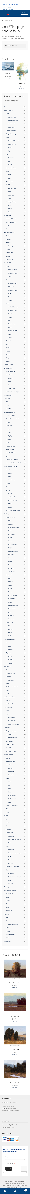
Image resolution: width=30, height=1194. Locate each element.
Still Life (10, 297)
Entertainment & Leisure (10, 466)
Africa (9, 782)
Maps (7, 683)
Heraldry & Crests (10, 446)
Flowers (8, 249)
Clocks (8, 422)
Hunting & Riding (12, 500)
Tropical (10, 276)
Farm (7, 137)
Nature (6, 815)
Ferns (7, 266)
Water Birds (11, 127)
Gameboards (11, 480)
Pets (7, 171)
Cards (9, 476)
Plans (7, 229)
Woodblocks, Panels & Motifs (13, 463)
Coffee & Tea (11, 717)
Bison (7, 927)
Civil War (10, 768)
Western (6, 914)
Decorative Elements (9, 412)
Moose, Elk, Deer (10, 934)
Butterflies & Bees (11, 130)
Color (7, 846)
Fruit (7, 303)
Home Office (7, 666)
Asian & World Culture (9, 232)
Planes (8, 900)
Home (5, 20)
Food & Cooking (12, 721)
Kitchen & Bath (8, 707)
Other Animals (12, 558)
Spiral (7, 405)
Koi (9, 161)
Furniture (8, 439)
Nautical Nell (9, 622)
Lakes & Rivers (10, 744)
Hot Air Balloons (12, 544)
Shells (9, 198)
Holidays (8, 700)
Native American (12, 775)
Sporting (6, 887)
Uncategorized (8, 911)
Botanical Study (12, 270)
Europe (10, 792)
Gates (7, 225)
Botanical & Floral (8, 263)
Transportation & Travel (10, 890)
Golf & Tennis (11, 497)
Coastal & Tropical (8, 368)
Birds (7, 113)
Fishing (10, 208)
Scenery (10, 629)
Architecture (7, 215)
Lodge (10, 548)
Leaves (8, 320)
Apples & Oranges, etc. (14, 307)
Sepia (7, 870)
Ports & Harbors (10, 748)
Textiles (8, 256)
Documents (11, 680)
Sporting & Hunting (11, 202)
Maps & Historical (8, 754)
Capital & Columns (11, 222)
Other (9, 293)
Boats (7, 897)
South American (12, 799)
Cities (9, 788)
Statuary (10, 246)
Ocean (10, 164)
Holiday (10, 541)
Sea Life (8, 185)
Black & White (9, 833)
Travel (7, 907)
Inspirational (9, 252)
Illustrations (11, 598)
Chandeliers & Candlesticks (13, 419)
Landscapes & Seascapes (12, 392)
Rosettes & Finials (11, 453)
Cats (9, 174)
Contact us (5, 1102)
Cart (23, 1189)
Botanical (8, 239)
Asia (9, 785)
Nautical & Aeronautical (12, 687)
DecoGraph (7, 398)
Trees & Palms (9, 341)
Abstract (6, 107)
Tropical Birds (11, 124)
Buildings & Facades (11, 219)
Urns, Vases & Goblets (12, 459)
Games (8, 470)
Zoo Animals (11, 571)
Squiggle (8, 408)
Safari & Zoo (9, 181)
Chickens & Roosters (13, 141)
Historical (8, 676)
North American (12, 795)
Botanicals (9, 375)
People (10, 561)
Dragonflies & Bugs (11, 134)
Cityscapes (9, 734)
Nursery (8, 351)
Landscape (7, 727)
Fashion (10, 537)
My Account (5, 1191)
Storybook (9, 358)
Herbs (10, 327)
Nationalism (11, 554)
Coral (9, 191)
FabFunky (6, 514)
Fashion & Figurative (9, 639)
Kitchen (8, 714)
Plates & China (10, 449)
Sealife (10, 632)
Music (7, 487)
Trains (7, 904)
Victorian (10, 663)
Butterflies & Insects (13, 527)
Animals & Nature (8, 110)
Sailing (10, 507)
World (9, 802)
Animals (8, 236)
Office (7, 690)
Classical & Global (8, 364)
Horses (10, 147)
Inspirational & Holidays (10, 697)
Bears (7, 917)
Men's (9, 646)
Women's (10, 649)
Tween (8, 361)
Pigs (9, 151)
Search (15, 1191)
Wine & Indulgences (13, 724)
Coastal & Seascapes (11, 737)
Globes (8, 670)
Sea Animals (11, 195)
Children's (6, 344)
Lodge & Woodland (13, 120)
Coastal (10, 531)
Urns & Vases (9, 259)
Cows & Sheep (12, 144)
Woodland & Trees (11, 751)
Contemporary (8, 395)
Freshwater (11, 158)
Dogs (9, 178)
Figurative (8, 242)
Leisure (8, 483)
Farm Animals (11, 534)
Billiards (10, 473)
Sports (8, 354)
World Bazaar (7, 941)
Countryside (9, 741)
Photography (7, 829)
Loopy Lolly (9, 575)
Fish (7, 154)
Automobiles (9, 893)
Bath (7, 710)
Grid (7, 402)
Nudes (10, 656)
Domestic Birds (12, 117)
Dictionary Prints (10, 517)
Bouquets (11, 286)
